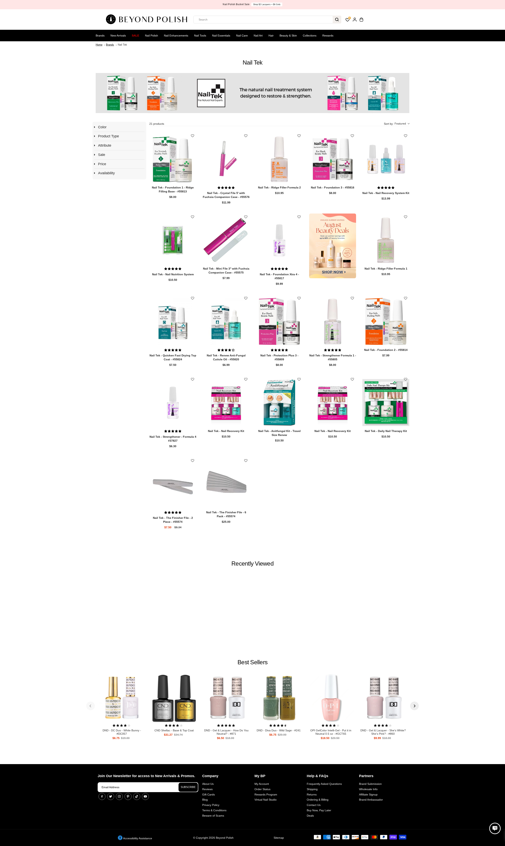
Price (102, 164)
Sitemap (279, 837)
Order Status (262, 789)
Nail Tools (200, 35)
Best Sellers (252, 662)
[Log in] (354, 19)
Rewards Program (265, 794)
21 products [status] (156, 123)
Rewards (327, 35)
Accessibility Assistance (137, 838)
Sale (135, 35)
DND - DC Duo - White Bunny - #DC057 (122, 732)
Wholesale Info (368, 789)
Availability (106, 173)
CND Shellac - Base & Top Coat (174, 730)
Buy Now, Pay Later (319, 810)
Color (102, 127)
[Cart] (361, 19)
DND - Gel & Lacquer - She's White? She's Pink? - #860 (383, 732)
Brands (100, 35)
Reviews (207, 789)
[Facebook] (102, 796)
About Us (208, 783)
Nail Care (242, 35)
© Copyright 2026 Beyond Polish (213, 837)
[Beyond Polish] (148, 19)
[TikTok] (136, 796)
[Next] (414, 706)
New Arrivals (118, 35)
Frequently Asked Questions (324, 783)
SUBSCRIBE (188, 787)
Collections (309, 35)
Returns (312, 794)
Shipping (312, 789)
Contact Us (314, 805)
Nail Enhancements (176, 35)
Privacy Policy (210, 805)
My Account (261, 783)
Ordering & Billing (317, 799)
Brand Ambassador (371, 799)
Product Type (108, 136)
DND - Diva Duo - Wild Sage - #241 (279, 730)
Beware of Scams (213, 815)
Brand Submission (370, 783)
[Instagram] (119, 796)
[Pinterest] (128, 796)
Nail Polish (151, 35)
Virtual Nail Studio (265, 799)
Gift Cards (208, 794)
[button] (396, 124)
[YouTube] (145, 796)
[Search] (337, 19)
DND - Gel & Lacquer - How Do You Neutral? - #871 (226, 732)
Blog (205, 799)
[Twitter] (110, 796)
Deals (310, 815)
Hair (271, 35)
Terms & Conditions (214, 810)
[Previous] (90, 706)
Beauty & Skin (288, 35)
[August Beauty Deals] (332, 246)
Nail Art (258, 35)
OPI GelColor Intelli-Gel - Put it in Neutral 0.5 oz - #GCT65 (330, 732)
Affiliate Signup (368, 794)
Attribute (104, 145)
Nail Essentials (221, 35)
